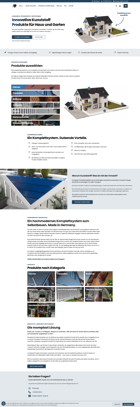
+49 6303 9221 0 (37, 392)
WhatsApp (96, 1)
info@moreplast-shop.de (121, 1)
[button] (3, 403)
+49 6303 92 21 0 (107, 1)
